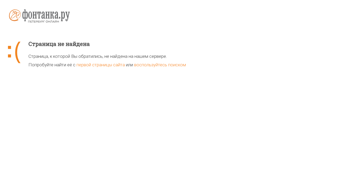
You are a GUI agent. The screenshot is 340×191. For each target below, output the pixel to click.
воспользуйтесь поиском (160, 64)
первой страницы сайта (100, 64)
